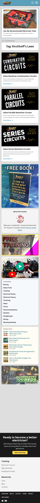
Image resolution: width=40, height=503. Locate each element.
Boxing (6, 285)
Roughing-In (8, 316)
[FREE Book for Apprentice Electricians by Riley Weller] (20, 186)
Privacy (30, 494)
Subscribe (4, 494)
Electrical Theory (9, 297)
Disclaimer (5, 497)
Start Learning (20, 453)
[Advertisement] (20, 410)
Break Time (7, 288)
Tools (3, 481)
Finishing (6, 300)
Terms (25, 494)
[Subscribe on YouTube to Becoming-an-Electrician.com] (20, 267)
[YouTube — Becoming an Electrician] (6, 501)
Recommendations (10, 310)
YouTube (4, 487)
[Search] (32, 2)
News (5, 303)
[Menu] (37, 3)
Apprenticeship (6, 468)
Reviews (6, 313)
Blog (3, 484)
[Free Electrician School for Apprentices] (20, 244)
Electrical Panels (9, 294)
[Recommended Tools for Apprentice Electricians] (20, 375)
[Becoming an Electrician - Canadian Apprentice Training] (6, 3)
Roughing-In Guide (8, 471)
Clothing (6, 291)
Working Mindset (9, 322)
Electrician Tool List (8, 465)
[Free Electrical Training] (2, 501)
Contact (18, 494)
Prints (5, 307)
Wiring (5, 319)
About (12, 494)
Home (2, 41)
